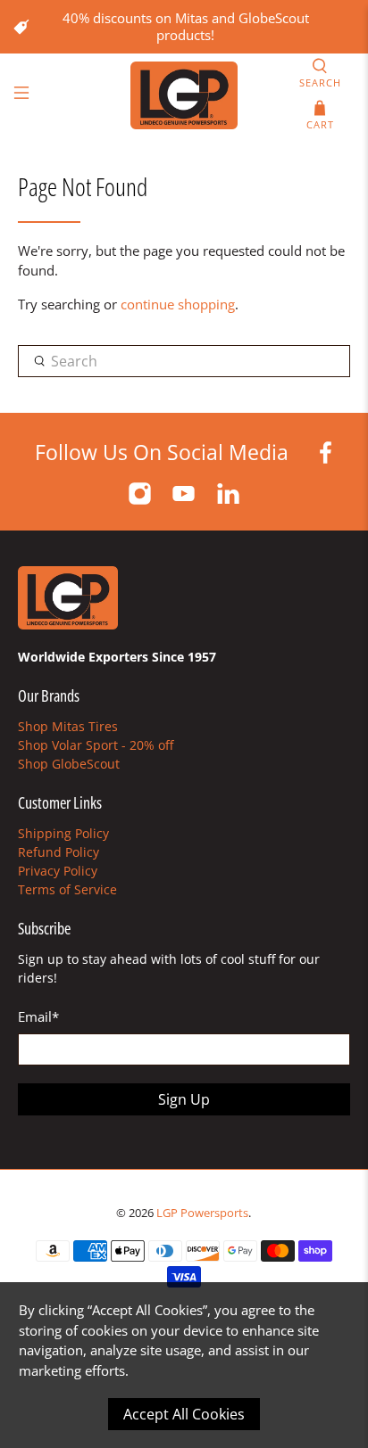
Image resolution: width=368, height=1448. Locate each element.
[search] (183, 361)
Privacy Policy (57, 870)
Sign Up (184, 1099)
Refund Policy (58, 851)
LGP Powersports (202, 1213)
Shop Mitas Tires (68, 726)
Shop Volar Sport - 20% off (95, 744)
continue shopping (178, 304)
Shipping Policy (63, 833)
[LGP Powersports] (184, 95)
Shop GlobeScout (69, 763)
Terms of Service (67, 889)
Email (38, 1016)
